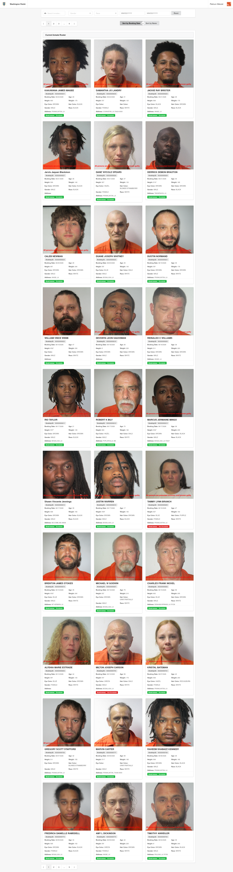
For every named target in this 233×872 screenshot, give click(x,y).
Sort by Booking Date (131, 23)
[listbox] (80, 13)
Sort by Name (151, 23)
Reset (176, 13)
